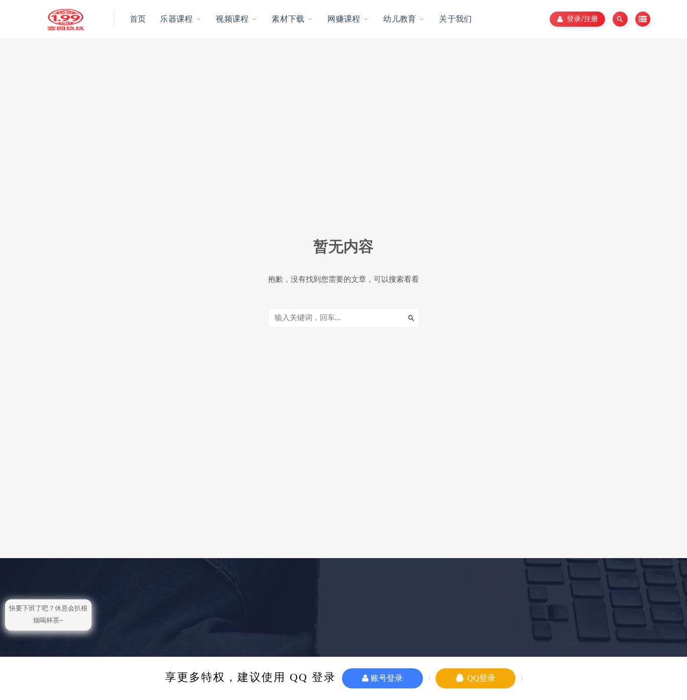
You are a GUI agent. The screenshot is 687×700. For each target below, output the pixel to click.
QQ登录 (480, 678)
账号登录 (386, 678)
